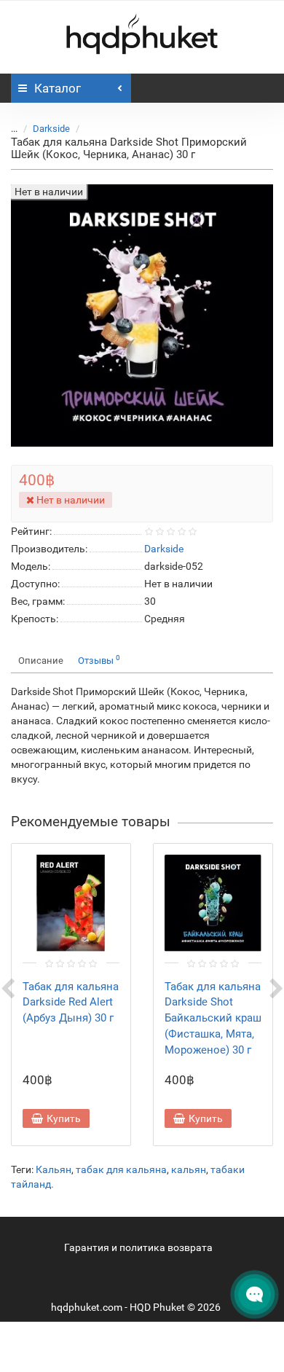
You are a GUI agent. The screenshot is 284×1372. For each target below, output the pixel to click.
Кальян (53, 1169)
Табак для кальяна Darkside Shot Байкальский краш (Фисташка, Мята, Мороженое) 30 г (213, 1018)
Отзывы (99, 660)
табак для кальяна (121, 1169)
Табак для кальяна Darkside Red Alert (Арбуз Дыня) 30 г (71, 1002)
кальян (188, 1169)
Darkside (51, 128)
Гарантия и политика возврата (138, 1247)
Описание (40, 660)
